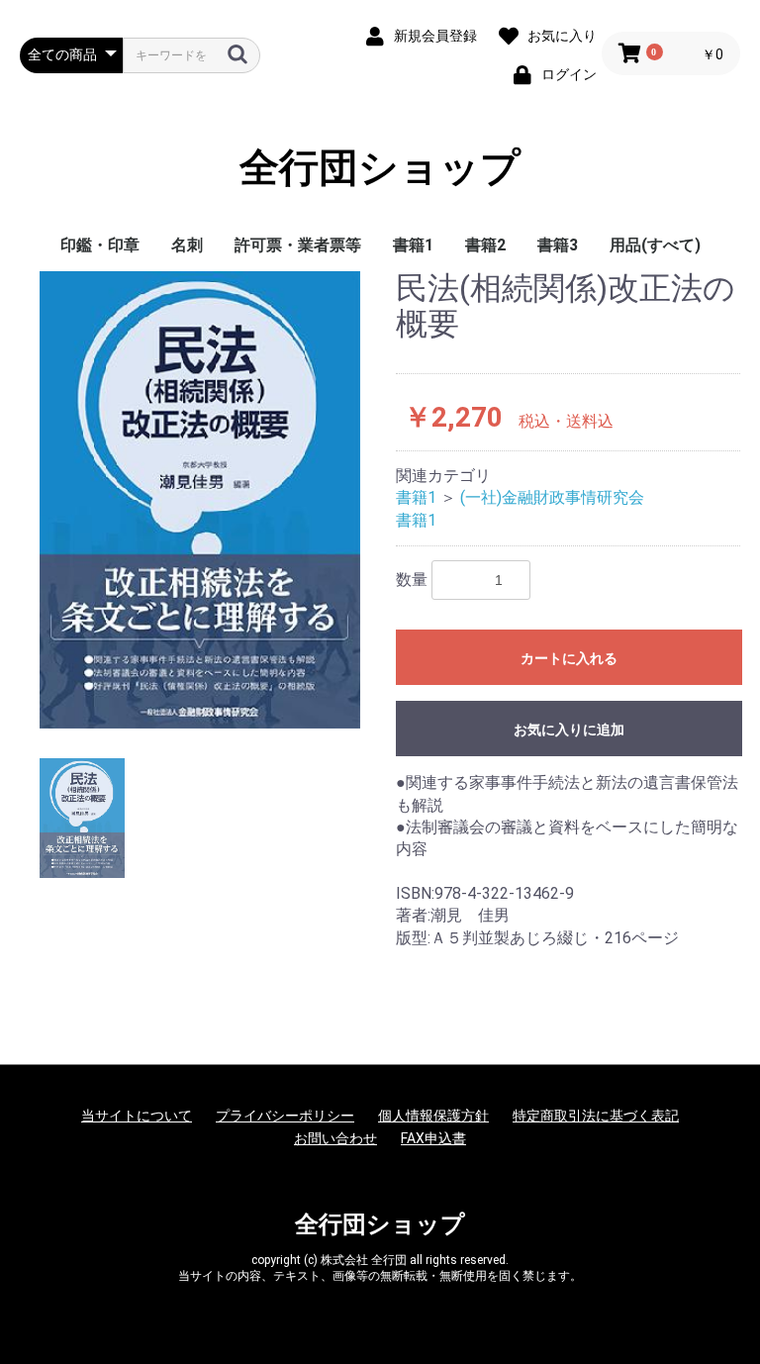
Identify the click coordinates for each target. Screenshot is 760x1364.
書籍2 (485, 245)
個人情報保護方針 (433, 1115)
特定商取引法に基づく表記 (596, 1115)
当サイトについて (136, 1115)
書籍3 (557, 245)
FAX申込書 (433, 1138)
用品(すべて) (655, 245)
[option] (200, 499)
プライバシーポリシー (285, 1115)
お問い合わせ (335, 1138)
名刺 (187, 245)
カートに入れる (569, 658)
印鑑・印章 (100, 245)
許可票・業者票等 (298, 245)
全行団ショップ (380, 168)
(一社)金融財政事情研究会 (552, 497)
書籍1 (413, 245)
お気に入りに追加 (569, 729)
